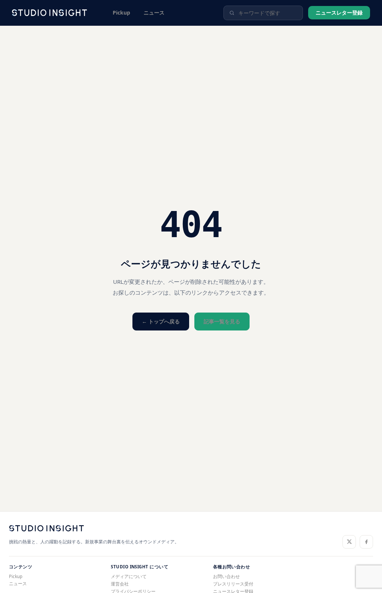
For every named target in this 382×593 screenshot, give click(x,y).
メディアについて (129, 576)
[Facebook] (366, 542)
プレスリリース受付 (233, 584)
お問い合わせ (226, 576)
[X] (349, 542)
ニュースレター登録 (339, 12)
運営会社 (120, 584)
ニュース (154, 12)
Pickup (121, 12)
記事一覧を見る (222, 321)
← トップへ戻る (161, 321)
